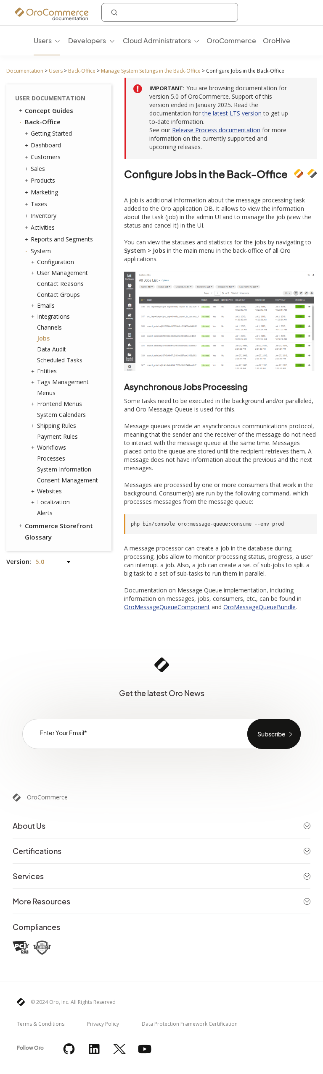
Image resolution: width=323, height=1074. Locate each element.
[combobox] (170, 12)
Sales (38, 169)
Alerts (45, 513)
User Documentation (50, 98)
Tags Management (63, 382)
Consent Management (67, 480)
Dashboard (46, 145)
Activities (43, 227)
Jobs (43, 338)
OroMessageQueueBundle (259, 607)
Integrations (53, 316)
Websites (49, 491)
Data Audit (51, 349)
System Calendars (61, 415)
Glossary (38, 537)
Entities (47, 371)
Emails (46, 305)
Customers (46, 157)
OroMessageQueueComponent (167, 607)
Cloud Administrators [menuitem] (157, 40)
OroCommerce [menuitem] (231, 40)
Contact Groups (58, 295)
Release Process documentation (216, 130)
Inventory (43, 216)
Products (43, 180)
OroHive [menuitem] (276, 40)
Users (56, 70)
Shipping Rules (56, 426)
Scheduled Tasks (59, 360)
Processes (51, 458)
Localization (53, 502)
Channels (49, 327)
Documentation (24, 70)
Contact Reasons (60, 284)
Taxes (39, 204)
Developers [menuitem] (87, 40)
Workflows (51, 447)
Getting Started (51, 133)
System (41, 251)
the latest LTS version (232, 113)
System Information (64, 469)
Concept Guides (49, 110)
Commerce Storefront (59, 525)
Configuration (55, 262)
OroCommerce (47, 797)
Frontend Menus (59, 404)
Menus (46, 393)
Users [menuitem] (43, 40)
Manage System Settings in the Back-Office (151, 70)
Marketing (44, 192)
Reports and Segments (62, 239)
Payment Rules (57, 436)
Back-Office (81, 70)
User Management (62, 273)
